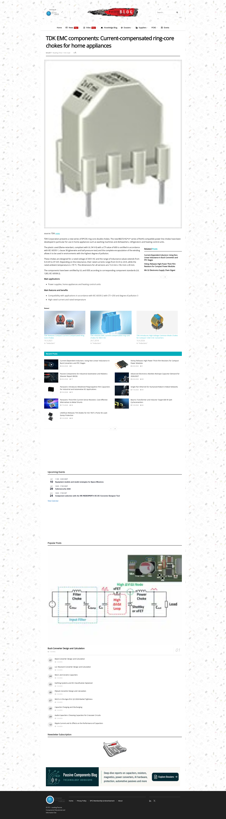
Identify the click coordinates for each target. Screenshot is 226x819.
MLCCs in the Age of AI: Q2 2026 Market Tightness (74, 699)
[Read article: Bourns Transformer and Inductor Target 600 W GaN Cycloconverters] (122, 403)
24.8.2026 (64, 366)
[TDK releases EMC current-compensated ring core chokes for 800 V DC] (112, 322)
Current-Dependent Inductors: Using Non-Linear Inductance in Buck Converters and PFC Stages (161, 257)
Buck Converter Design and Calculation (66, 648)
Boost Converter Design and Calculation (70, 659)
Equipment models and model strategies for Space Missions (79, 482)
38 (72, 405)
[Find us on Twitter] (154, 800)
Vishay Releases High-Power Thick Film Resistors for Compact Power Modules (160, 265)
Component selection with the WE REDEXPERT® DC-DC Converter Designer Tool (87, 496)
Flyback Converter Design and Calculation (70, 691)
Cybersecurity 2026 (63, 489)
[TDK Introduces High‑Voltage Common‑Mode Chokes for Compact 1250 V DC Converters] (158, 322)
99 (142, 390)
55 (72, 392)
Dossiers (127, 27)
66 (142, 405)
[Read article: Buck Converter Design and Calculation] (115, 597)
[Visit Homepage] (113, 12)
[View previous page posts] (161, 277)
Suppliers (142, 27)
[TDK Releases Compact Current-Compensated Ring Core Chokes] (66, 322)
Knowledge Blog (110, 27)
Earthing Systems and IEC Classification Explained (73, 683)
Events (166, 27)
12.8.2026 (64, 418)
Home (59, 27)
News (73, 27)
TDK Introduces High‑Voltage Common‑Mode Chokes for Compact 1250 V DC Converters (157, 336)
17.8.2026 (135, 390)
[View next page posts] (165, 277)
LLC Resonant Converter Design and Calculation (73, 667)
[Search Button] (177, 12)
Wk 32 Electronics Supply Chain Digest (159, 270)
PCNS (153, 27)
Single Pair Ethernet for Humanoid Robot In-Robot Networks (154, 387)
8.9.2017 (49, 53)
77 (72, 379)
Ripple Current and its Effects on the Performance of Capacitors (79, 723)
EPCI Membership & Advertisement (102, 801)
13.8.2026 (135, 405)
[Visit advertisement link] (113, 776)
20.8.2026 (64, 379)
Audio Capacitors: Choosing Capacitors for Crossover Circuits (78, 715)
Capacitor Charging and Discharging (68, 707)
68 (142, 379)
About (120, 801)
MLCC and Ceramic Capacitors (66, 675)
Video (90, 27)
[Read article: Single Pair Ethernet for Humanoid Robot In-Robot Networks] (122, 391)
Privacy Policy (81, 801)
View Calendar (53, 501)
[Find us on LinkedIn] (150, 801)
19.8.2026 (64, 392)
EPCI (48, 807)
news (57, 233)
